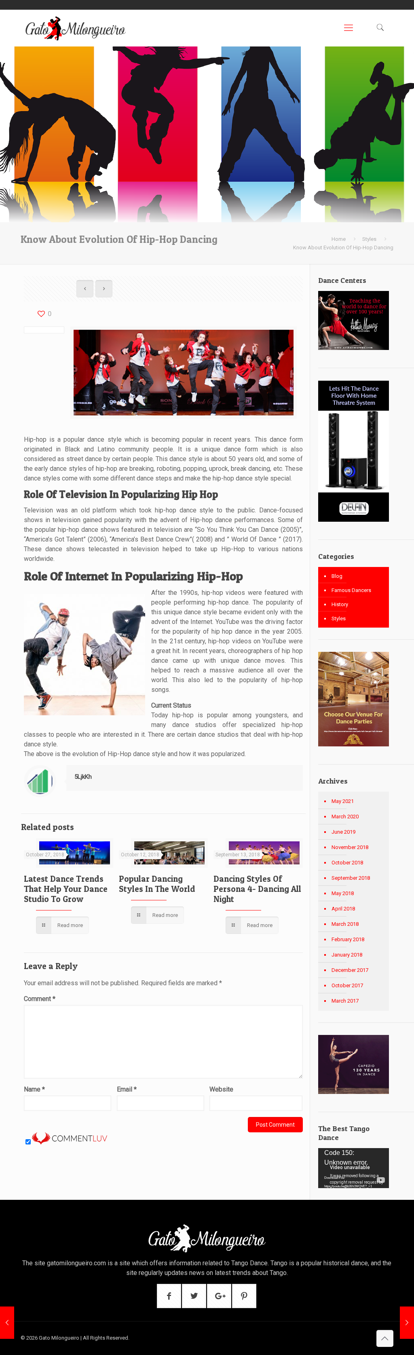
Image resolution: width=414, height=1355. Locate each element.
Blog (337, 576)
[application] (353, 1168)
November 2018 (350, 847)
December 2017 (350, 970)
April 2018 (343, 909)
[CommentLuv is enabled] (69, 1143)
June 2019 (343, 832)
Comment (39, 999)
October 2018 (347, 863)
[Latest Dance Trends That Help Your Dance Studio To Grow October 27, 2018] (7, 1323)
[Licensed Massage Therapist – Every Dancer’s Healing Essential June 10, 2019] (407, 1323)
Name (34, 1089)
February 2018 (348, 939)
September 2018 (351, 878)
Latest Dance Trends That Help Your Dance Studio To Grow (66, 889)
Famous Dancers (351, 590)
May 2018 (343, 893)
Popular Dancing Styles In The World (157, 884)
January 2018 (347, 955)
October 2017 (347, 985)
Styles (369, 239)
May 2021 (343, 801)
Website (221, 1089)
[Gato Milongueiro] (75, 28)
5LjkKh (83, 776)
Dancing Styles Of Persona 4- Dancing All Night (257, 889)
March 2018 (345, 924)
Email (127, 1089)
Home (339, 239)
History (340, 604)
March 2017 (345, 1001)
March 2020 (345, 816)
